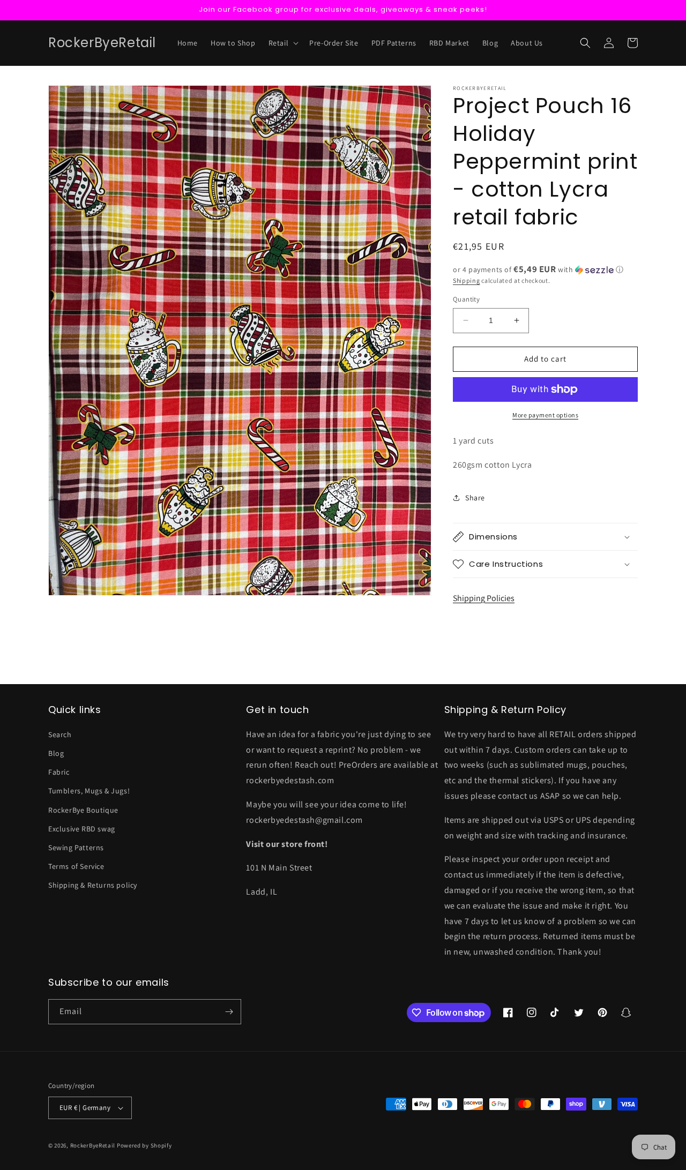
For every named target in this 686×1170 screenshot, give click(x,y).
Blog (56, 753)
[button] (282, 43)
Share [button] (475, 497)
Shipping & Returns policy (92, 885)
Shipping (466, 280)
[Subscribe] (229, 1011)
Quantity (466, 299)
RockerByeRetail (93, 1145)
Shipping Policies (483, 598)
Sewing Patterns (76, 847)
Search (60, 734)
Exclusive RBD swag (81, 829)
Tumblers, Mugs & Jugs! (89, 791)
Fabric (59, 772)
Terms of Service (76, 866)
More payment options (545, 415)
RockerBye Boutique (83, 810)
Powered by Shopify (144, 1145)
